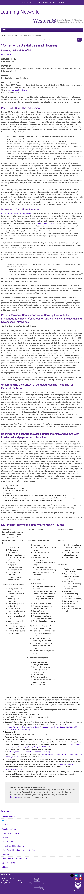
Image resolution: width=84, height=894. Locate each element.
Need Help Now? (59, 2)
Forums (36, 885)
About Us (36, 879)
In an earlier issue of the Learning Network (16, 214)
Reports (5, 854)
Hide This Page (26, 2)
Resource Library (39, 883)
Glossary (6, 837)
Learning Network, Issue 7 (46, 223)
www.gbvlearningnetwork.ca (18, 90)
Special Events (8, 863)
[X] (72, 875)
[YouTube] (81, 879)
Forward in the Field (10, 833)
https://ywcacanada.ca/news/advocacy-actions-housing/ (29, 752)
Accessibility (28, 883)
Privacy (3, 883)
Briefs (16, 35)
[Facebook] (81, 875)
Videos (5, 867)
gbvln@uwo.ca (14, 797)
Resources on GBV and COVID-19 (16, 859)
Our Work (10, 35)
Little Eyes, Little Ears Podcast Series (18, 850)
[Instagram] (77, 879)
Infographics (7, 842)
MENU (4, 30)
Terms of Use (20, 883)
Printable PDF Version (9, 54)
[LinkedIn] (77, 875)
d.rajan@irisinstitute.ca (65, 764)
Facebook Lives (9, 829)
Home (4, 35)
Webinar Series (38, 887)
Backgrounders (8, 816)
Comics (5, 825)
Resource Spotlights (40, 889)
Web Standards (10, 883)
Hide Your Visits (42, 2)
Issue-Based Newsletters (13, 846)
